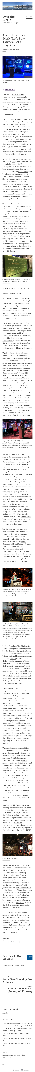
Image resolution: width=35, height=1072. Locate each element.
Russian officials (9, 336)
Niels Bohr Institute (23, 888)
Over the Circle (9, 18)
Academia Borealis (10, 873)
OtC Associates (7, 1058)
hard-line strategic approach (21, 408)
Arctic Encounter (20, 241)
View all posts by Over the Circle (13, 965)
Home (5, 1052)
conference (27, 773)
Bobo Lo (13, 477)
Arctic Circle (18, 239)
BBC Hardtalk (19, 303)
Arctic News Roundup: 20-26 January (17, 979)
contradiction (16, 189)
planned (6, 830)
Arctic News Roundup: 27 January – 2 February (18, 989)
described (15, 783)
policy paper (21, 462)
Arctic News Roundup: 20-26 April (14, 1033)
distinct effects (23, 104)
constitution (23, 171)
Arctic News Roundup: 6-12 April (13, 1043)
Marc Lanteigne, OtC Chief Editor (14, 1055)
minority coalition (20, 134)
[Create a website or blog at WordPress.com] (3, 1064)
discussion (20, 902)
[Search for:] (11, 1013)
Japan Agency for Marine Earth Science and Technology (17, 763)
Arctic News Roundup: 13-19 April (14, 1038)
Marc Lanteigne (10, 89)
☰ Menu (29, 17)
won (13, 162)
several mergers (17, 144)
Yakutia (13, 658)
